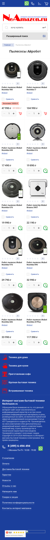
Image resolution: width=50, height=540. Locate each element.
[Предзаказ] (20, 171)
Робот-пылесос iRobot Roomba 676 (12, 206)
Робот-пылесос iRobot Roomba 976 (12, 263)
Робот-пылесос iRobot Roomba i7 (37, 88)
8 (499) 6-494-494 (19, 446)
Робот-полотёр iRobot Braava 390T (37, 206)
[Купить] (20, 113)
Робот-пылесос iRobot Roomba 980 (12, 88)
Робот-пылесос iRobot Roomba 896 (37, 263)
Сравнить (10, 99)
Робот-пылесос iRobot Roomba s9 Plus (37, 321)
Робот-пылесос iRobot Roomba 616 (37, 149)
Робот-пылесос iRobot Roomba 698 (12, 149)
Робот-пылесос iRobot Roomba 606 (12, 321)
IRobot (5, 93)
